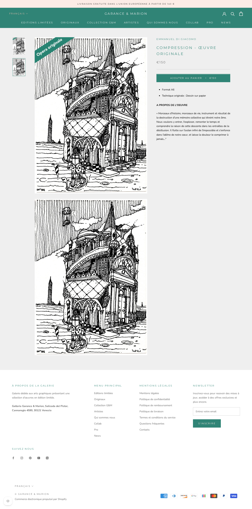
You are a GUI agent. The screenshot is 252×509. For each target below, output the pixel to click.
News (226, 22)
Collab (192, 22)
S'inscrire (206, 423)
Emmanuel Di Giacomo (176, 39)
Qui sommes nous (162, 22)
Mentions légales (149, 393)
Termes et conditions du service (157, 417)
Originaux (70, 22)
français (17, 13)
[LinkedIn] (47, 458)
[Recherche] (233, 14)
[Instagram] (21, 458)
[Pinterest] (30, 458)
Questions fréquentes (151, 423)
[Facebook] (13, 458)
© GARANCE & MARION (32, 494)
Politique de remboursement (155, 405)
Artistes (131, 22)
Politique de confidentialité (154, 399)
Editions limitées (37, 22)
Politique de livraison (151, 411)
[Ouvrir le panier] (241, 14)
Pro (210, 22)
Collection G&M (101, 22)
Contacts (144, 429)
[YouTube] (38, 458)
